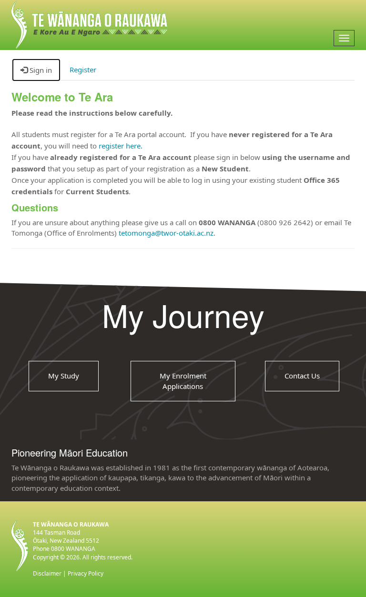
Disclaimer (47, 573)
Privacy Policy (85, 573)
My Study (63, 375)
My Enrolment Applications (183, 380)
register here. (120, 145)
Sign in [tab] (40, 70)
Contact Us (302, 375)
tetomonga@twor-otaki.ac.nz (166, 233)
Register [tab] (83, 69)
